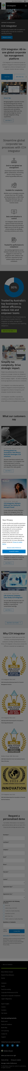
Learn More (8, 120)
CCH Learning (5, 1030)
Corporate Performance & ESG (9, 992)
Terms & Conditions (6, 1024)
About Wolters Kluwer (7, 972)
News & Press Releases (7, 975)
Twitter (7, 1045)
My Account (4, 1021)
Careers (3, 1007)
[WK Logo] (7, 1051)
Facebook (2, 1045)
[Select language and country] (25, 1)
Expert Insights (5, 1004)
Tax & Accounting (6, 989)
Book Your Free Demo (9, 330)
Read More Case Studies (13, 622)
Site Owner (4, 1013)
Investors (3, 1010)
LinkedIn (12, 1045)
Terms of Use (4, 1060)
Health (3, 986)
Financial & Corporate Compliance (10, 995)
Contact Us (4, 1034)
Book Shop (4, 1027)
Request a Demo (6, 37)
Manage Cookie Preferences (14, 547)
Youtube (17, 1045)
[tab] (7, 77)
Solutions (7, 964)
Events (3, 978)
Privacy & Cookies (16, 1060)
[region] (14, 535)
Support (3, 1037)
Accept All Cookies (14, 551)
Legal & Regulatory (6, 999)
